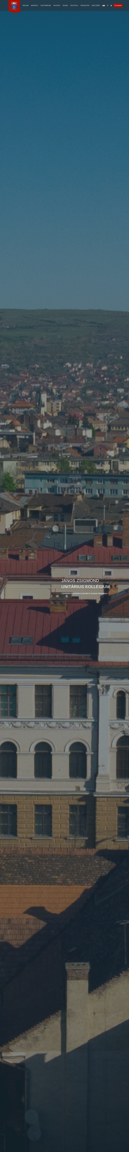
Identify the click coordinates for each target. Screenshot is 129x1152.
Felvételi (74, 5)
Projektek (85, 5)
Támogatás (118, 5)
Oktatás (57, 5)
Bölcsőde (96, 5)
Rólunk (26, 5)
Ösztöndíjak (46, 5)
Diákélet (34, 5)
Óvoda (65, 5)
